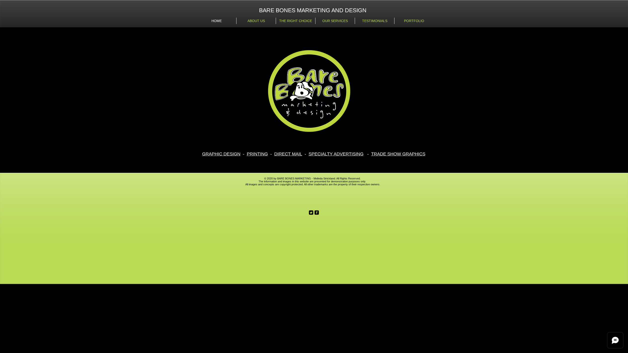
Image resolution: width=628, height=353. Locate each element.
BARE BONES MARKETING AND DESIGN (312, 10)
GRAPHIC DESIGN (221, 153)
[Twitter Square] (311, 212)
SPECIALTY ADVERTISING (336, 153)
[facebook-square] (316, 212)
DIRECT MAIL (288, 153)
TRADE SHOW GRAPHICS (398, 153)
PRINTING (257, 153)
